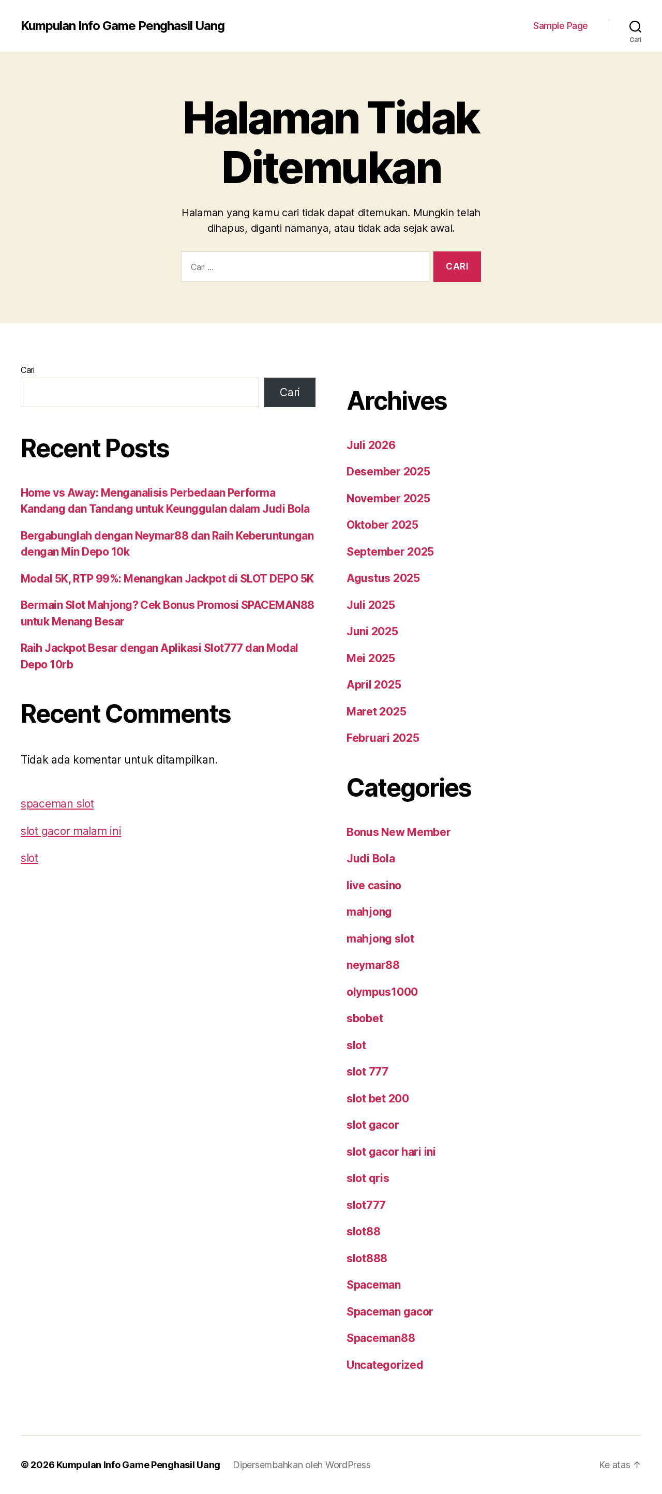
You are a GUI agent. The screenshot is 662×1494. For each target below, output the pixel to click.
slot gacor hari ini (391, 1151)
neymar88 (373, 965)
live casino (374, 885)
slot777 (366, 1205)
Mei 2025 (371, 658)
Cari (28, 370)
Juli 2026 (371, 445)
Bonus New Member (399, 832)
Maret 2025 (376, 711)
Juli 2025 (371, 605)
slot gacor (373, 1124)
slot (29, 857)
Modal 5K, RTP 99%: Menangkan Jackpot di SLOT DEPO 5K (167, 578)
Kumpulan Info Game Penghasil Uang (122, 26)
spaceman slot (57, 803)
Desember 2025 (388, 471)
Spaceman (374, 1284)
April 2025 (374, 684)
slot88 (363, 1231)
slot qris (368, 1178)
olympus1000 (382, 991)
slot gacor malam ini (71, 831)
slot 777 (367, 1071)
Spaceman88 (381, 1338)
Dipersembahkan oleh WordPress (301, 1464)
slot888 (367, 1258)
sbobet (365, 1018)
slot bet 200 (378, 1098)
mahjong (369, 911)
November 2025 (388, 498)
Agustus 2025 (383, 578)
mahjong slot (380, 938)
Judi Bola (371, 858)
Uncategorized (385, 1364)
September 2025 (390, 551)
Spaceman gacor (390, 1311)
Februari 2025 (383, 737)
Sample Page (560, 25)
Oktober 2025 (382, 524)
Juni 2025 (372, 631)
